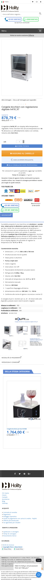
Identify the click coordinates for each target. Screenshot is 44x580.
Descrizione (6, 215)
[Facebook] (15, 473)
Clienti (4, 495)
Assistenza (5, 499)
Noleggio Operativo (9, 516)
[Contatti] (37, 2)
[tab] (22, 215)
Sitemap (5, 503)
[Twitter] (19, 473)
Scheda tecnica (23, 146)
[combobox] (20, 14)
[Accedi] (40, 2)
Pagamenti (7, 514)
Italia (6, 2)
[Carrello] (33, 2)
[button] (18, 104)
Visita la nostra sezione (22, 35)
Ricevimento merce (9, 536)
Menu (4, 31)
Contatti (4, 497)
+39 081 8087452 (14, 19)
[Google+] (29, 473)
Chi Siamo (5, 493)
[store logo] (10, 8)
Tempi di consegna (9, 534)
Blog (3, 501)
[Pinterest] (24, 473)
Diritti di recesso (8, 545)
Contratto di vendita (10, 512)
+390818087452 (32, 19)
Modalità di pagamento (11, 358)
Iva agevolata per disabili (11, 523)
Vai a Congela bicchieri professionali (22, 165)
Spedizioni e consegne (10, 362)
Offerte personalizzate (11, 520)
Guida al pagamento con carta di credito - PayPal (20, 518)
